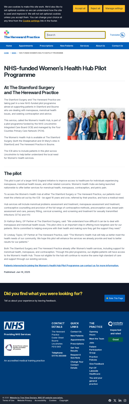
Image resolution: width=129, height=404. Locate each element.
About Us (100, 45)
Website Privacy (24, 400)
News (14, 53)
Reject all (95, 8)
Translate (114, 35)
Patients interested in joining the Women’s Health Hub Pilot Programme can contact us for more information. (61, 265)
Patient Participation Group (95, 349)
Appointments (26, 45)
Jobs (91, 342)
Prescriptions (46, 45)
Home (9, 45)
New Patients (66, 45)
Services (84, 45)
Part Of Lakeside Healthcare (94, 371)
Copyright (63, 400)
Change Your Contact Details (77, 365)
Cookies (52, 400)
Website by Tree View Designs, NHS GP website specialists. (36, 398)
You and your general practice (95, 381)
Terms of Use (8, 400)
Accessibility (40, 400)
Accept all (80, 8)
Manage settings (114, 8)
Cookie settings (31, 20)
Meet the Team (96, 338)
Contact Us (117, 45)
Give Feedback (96, 364)
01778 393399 (59, 356)
